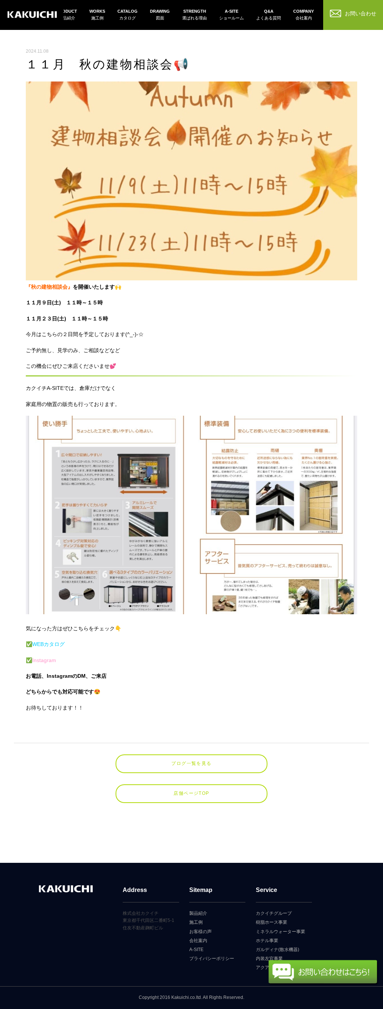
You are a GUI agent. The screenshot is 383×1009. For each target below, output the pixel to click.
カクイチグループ (274, 913)
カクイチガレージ (32, 16)
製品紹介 (198, 913)
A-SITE (196, 949)
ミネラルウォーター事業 (280, 931)
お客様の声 (200, 931)
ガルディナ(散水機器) (277, 949)
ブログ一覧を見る (191, 763)
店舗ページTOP (191, 793)
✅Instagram (41, 660)
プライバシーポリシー (211, 958)
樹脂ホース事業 (271, 922)
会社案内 (198, 940)
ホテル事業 (267, 940)
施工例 (196, 922)
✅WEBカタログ (45, 644)
